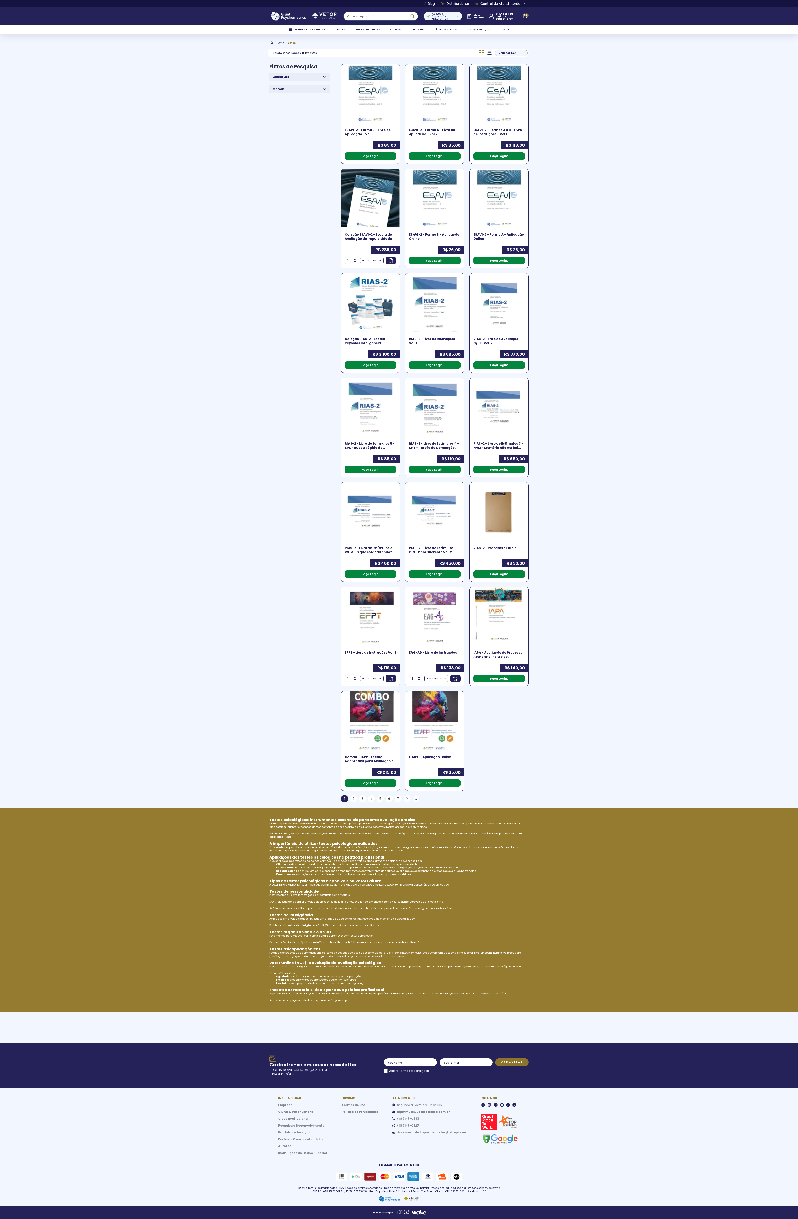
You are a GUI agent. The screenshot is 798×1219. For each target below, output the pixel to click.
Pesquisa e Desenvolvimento (301, 1125)
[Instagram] (489, 1105)
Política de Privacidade (360, 1112)
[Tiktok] (496, 1105)
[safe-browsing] (500, 1138)
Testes (291, 43)
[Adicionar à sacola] (391, 260)
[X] (514, 1105)
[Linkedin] (508, 1105)
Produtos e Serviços (294, 1132)
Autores (284, 1146)
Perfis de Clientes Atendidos (300, 1139)
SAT (271, 908)
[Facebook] (483, 1105)
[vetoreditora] (303, 16)
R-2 (271, 925)
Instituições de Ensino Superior (303, 1153)
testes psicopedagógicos (428, 833)
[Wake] (419, 1212)
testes (308, 1000)
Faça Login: (370, 156)
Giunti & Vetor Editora (295, 1112)
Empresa (285, 1105)
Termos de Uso (353, 1105)
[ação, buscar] (412, 16)
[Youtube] (502, 1105)
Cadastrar (512, 1062)
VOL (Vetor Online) (394, 966)
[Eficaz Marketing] (403, 1212)
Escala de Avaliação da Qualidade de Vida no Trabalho (305, 942)
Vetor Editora (281, 833)
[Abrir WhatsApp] (787, 1208)
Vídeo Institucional (293, 1119)
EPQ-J (273, 901)
